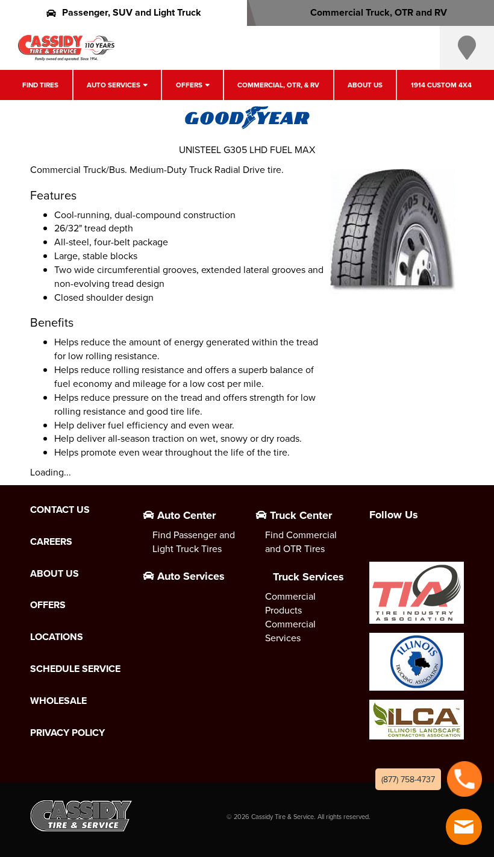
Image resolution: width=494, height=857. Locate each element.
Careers (51, 541)
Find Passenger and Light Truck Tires (193, 541)
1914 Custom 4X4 (441, 85)
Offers (189, 85)
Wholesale (58, 701)
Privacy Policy (67, 732)
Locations (56, 637)
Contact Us (60, 509)
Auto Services (113, 85)
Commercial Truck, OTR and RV (378, 12)
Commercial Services (290, 630)
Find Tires (40, 85)
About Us (365, 85)
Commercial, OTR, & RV (278, 85)
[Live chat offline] (464, 827)
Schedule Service (75, 669)
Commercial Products (290, 603)
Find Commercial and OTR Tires (301, 541)
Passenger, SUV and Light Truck (131, 12)
